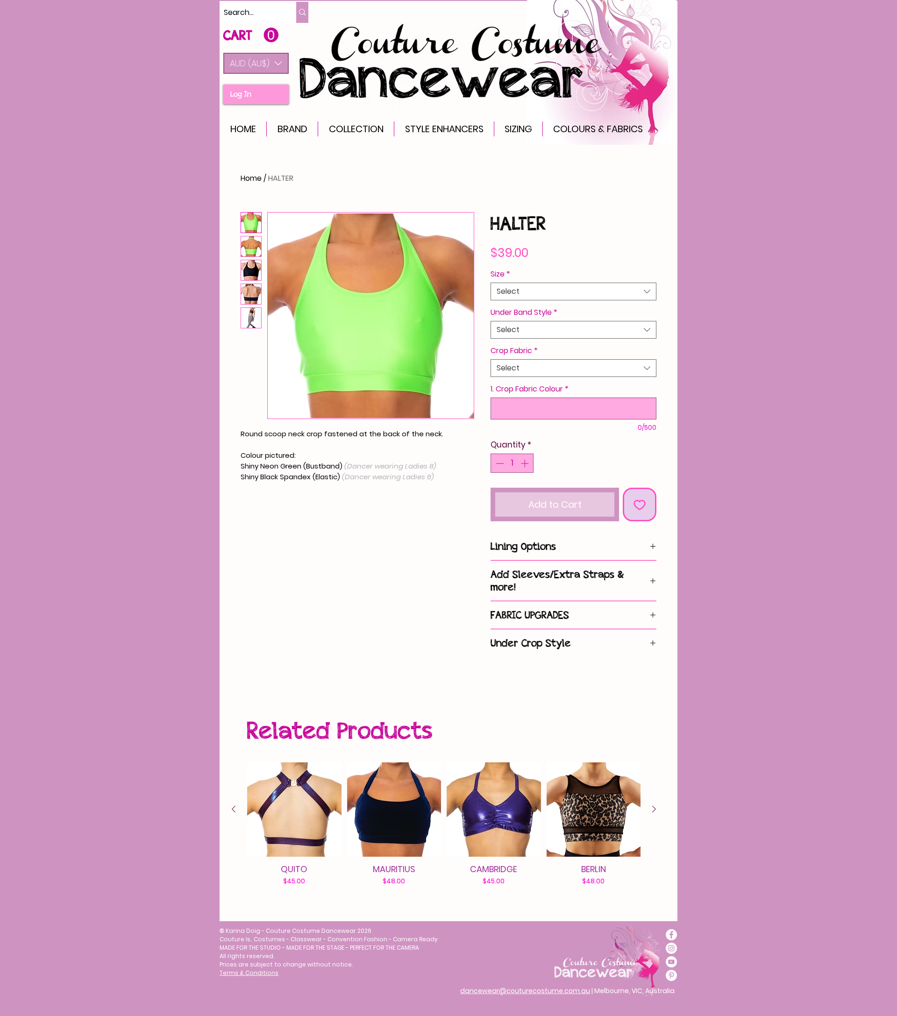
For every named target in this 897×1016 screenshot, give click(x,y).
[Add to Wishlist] (639, 504)
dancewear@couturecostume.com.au (525, 990)
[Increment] (526, 463)
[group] (444, 824)
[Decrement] (499, 463)
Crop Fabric (514, 350)
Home (251, 178)
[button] (256, 63)
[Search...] (302, 12)
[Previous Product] (233, 809)
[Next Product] (654, 809)
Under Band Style (524, 312)
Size (500, 274)
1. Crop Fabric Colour (530, 389)
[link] (250, 35)
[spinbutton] (512, 463)
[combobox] (573, 291)
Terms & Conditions (249, 973)
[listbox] (256, 63)
